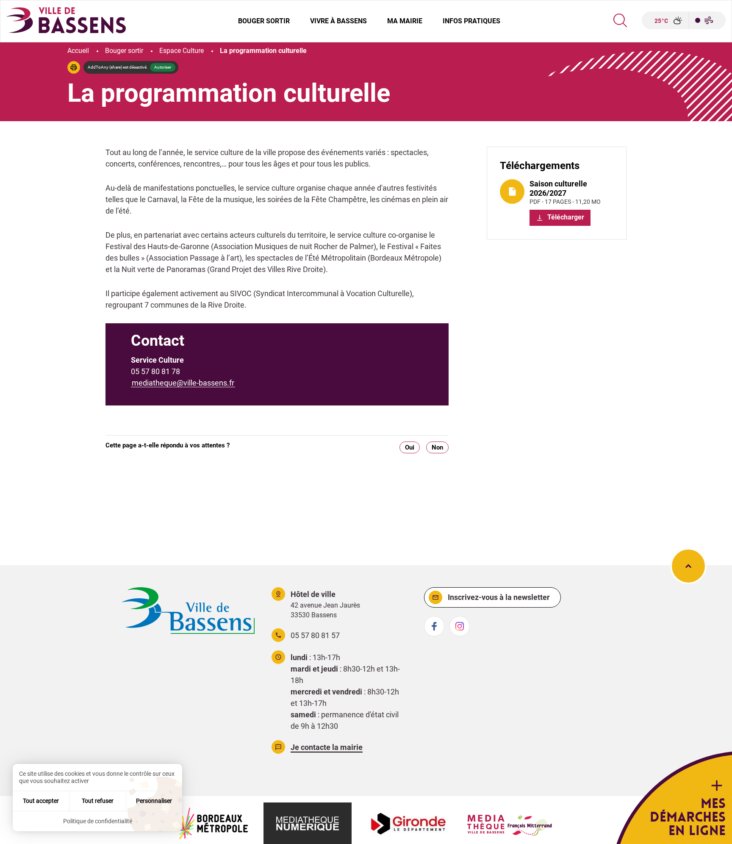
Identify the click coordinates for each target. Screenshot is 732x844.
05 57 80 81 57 (315, 635)
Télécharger (565, 217)
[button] (73, 67)
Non (437, 447)
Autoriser (162, 67)
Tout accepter (41, 800)
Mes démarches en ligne (688, 817)
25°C (661, 20)
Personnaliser (154, 800)
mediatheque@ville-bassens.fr (183, 382)
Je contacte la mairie (327, 747)
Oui (409, 447)
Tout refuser (98, 800)
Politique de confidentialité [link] (97, 821)
